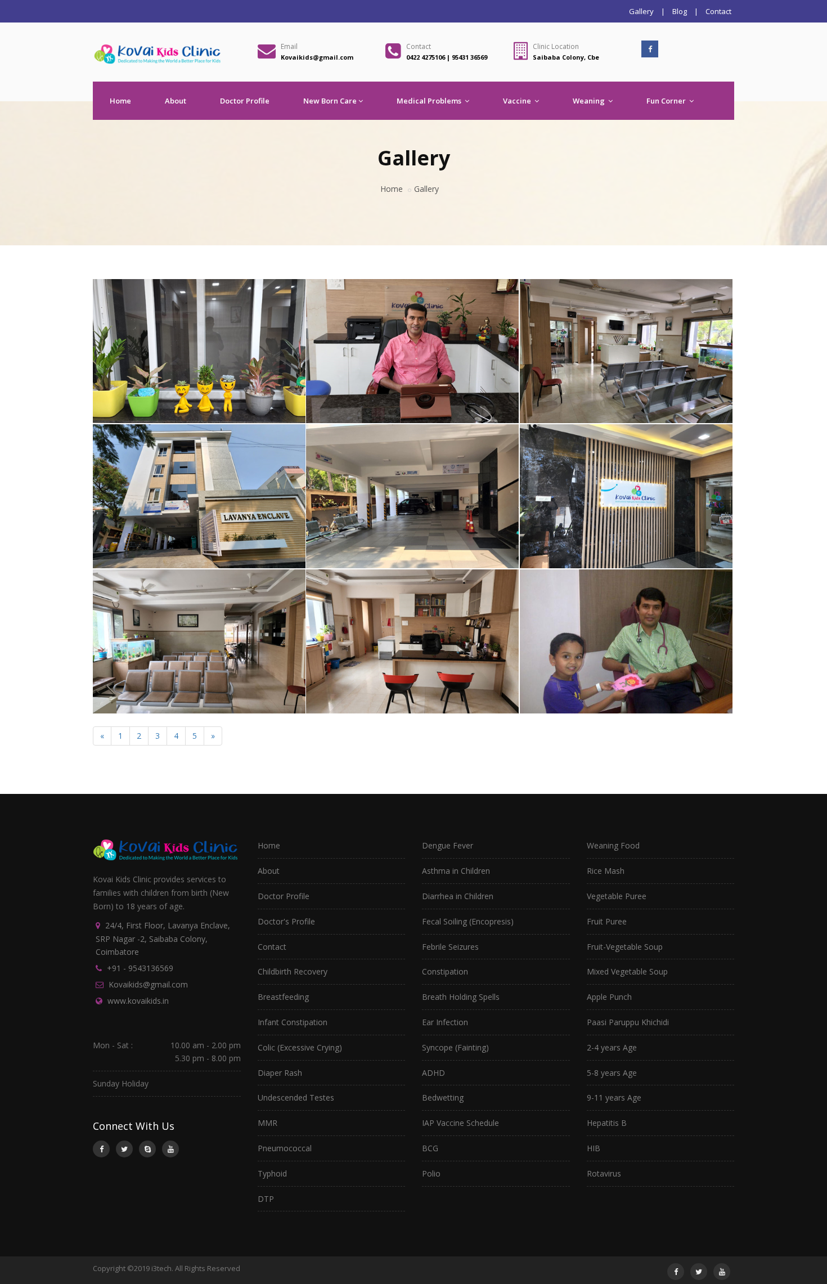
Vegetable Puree (616, 896)
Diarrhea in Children (457, 896)
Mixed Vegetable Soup (627, 971)
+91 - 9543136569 (140, 968)
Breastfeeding (283, 996)
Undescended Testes (296, 1097)
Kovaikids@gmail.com (148, 984)
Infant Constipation (292, 1022)
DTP (266, 1198)
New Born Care (330, 101)
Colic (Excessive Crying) (300, 1047)
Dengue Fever (447, 845)
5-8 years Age (612, 1072)
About (175, 101)
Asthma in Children (456, 870)
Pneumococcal (285, 1148)
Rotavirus (604, 1173)
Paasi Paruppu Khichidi (628, 1022)
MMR (267, 1122)
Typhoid (272, 1173)
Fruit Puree (607, 921)
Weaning (589, 101)
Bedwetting (443, 1097)
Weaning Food (613, 845)
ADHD (433, 1072)
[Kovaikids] (196, 281)
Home (120, 101)
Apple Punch (609, 996)
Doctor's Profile (286, 921)
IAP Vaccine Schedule (460, 1122)
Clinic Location (556, 46)
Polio (431, 1173)
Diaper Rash (280, 1072)
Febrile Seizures (450, 946)
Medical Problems (430, 101)
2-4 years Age (612, 1047)
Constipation (445, 971)
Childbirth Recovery (292, 971)
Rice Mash (605, 870)
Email (289, 46)
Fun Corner (666, 101)
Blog (679, 11)
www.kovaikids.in (138, 1000)
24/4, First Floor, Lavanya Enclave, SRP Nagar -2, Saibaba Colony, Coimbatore (163, 939)
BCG (430, 1148)
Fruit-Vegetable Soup (625, 946)
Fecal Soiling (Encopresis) (468, 921)
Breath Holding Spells (461, 996)
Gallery (641, 11)
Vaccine (518, 101)
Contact (718, 11)
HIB (593, 1148)
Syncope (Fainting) (455, 1047)
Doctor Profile (244, 101)
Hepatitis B (607, 1122)
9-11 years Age (614, 1097)
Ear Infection (445, 1022)
